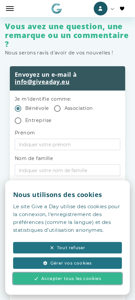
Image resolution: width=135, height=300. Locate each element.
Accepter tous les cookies (71, 278)
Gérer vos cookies (71, 263)
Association (79, 108)
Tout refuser (71, 247)
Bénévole (37, 108)
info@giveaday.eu (42, 82)
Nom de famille (34, 158)
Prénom (25, 133)
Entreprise (38, 120)
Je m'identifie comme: (43, 99)
